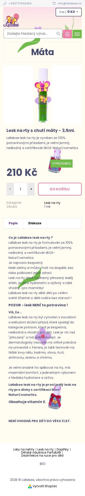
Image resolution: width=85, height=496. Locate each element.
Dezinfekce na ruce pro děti (42, 455)
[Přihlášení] (67, 34)
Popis (13, 223)
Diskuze (34, 223)
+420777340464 (20, 3)
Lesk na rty (52, 203)
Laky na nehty (23, 449)
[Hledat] (58, 33)
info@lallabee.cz (70, 3)
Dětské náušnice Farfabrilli (41, 452)
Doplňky (63, 449)
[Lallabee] (42, 21)
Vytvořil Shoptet (45, 486)
